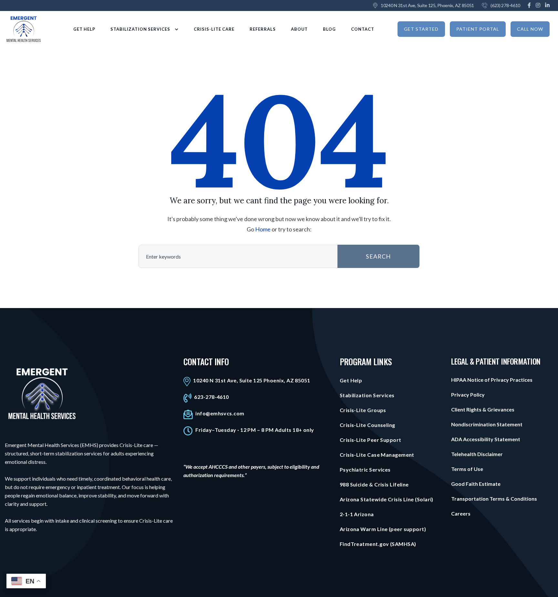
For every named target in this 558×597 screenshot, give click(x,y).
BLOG (329, 29)
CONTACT (362, 29)
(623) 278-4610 (505, 5)
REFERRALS (263, 29)
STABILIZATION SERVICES (140, 29)
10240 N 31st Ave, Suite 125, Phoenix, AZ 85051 (427, 5)
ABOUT (299, 29)
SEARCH (378, 256)
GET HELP (84, 29)
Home (263, 229)
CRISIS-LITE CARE (214, 29)
